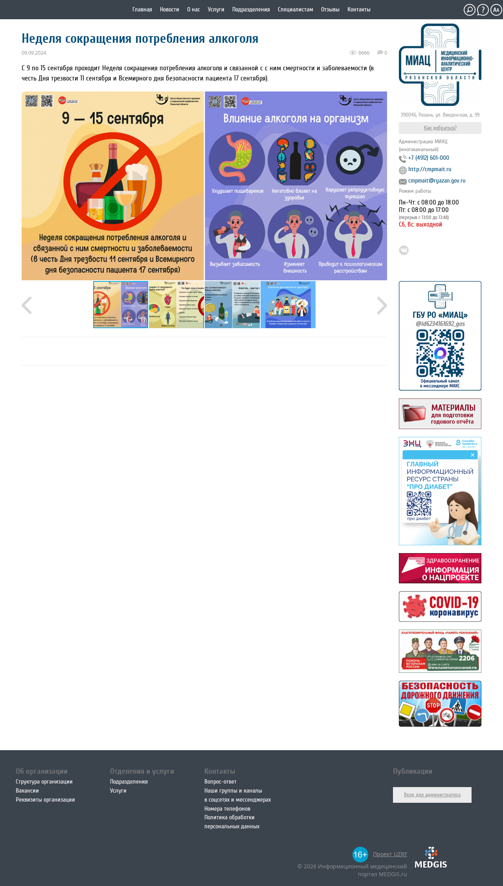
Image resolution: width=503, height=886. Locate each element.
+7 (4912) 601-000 (428, 157)
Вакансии (27, 790)
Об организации (42, 771)
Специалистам (295, 9)
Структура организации (44, 781)
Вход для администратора (432, 795)
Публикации (412, 771)
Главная (142, 9)
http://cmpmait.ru (430, 169)
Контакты (359, 9)
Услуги (216, 9)
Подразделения (251, 9)
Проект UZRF (390, 854)
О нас (193, 9)
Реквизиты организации (45, 799)
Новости (169, 9)
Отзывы (330, 9)
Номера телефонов (227, 808)
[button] (177, 304)
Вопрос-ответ (220, 781)
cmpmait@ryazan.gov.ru (437, 180)
